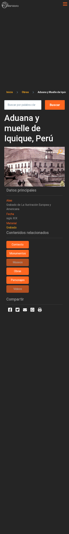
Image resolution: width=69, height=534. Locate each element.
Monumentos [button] (17, 253)
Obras (25, 92)
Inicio (9, 92)
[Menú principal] (65, 4)
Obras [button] (17, 271)
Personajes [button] (18, 280)
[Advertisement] (34, 44)
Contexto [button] (18, 244)
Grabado (11, 227)
